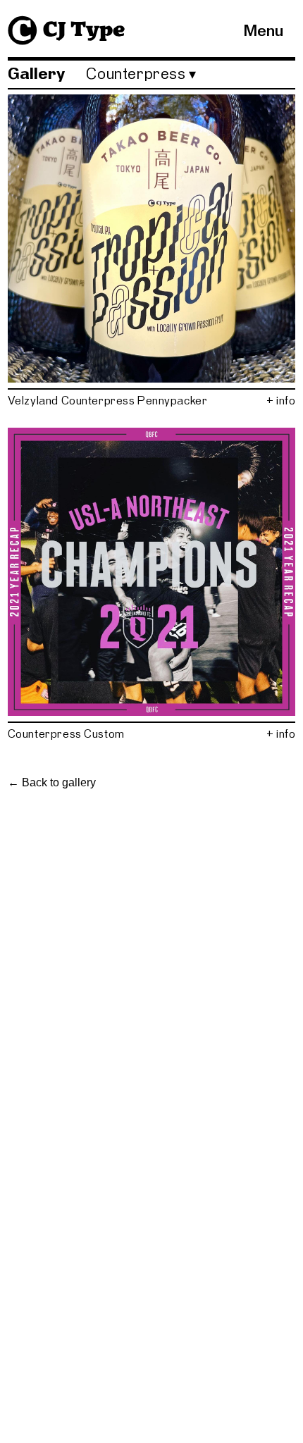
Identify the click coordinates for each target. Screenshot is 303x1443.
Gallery (36, 74)
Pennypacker (172, 401)
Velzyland (33, 401)
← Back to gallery (52, 782)
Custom (104, 734)
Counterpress (98, 401)
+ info (280, 401)
